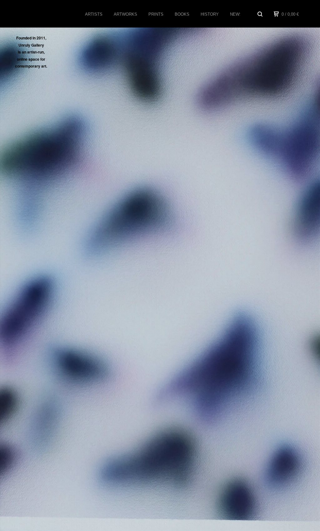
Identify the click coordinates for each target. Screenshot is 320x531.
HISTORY (210, 14)
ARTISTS (93, 14)
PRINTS (155, 14)
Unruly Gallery (42, 14)
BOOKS (182, 14)
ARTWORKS (125, 14)
